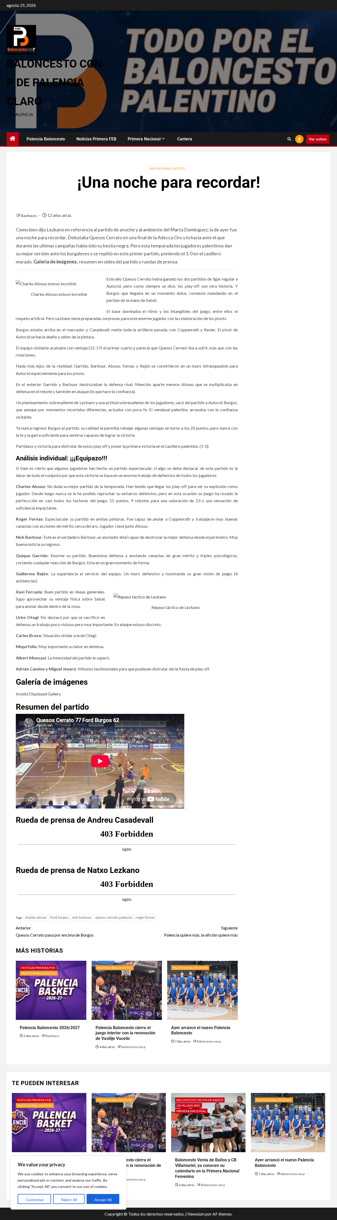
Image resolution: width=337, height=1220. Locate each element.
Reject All (69, 1199)
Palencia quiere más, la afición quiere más (200, 931)
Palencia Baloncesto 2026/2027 (50, 1027)
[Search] (289, 139)
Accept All (103, 1199)
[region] (68, 1182)
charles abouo (36, 917)
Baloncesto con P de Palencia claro (54, 82)
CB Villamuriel (188, 1105)
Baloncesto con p (133, 1047)
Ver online (317, 139)
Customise (34, 1199)
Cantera (184, 138)
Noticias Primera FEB (96, 138)
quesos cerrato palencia (113, 917)
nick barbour (82, 917)
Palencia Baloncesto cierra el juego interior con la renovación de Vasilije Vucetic (125, 1033)
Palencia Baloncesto (46, 138)
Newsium (196, 1213)
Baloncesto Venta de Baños (199, 1100)
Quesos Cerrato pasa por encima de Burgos (55, 931)
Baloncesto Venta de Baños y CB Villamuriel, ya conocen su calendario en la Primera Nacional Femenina (207, 1168)
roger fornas (145, 917)
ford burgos (59, 917)
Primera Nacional (144, 138)
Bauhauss (29, 215)
